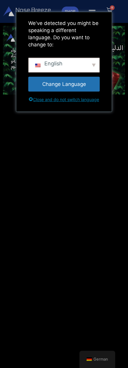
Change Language (64, 84)
